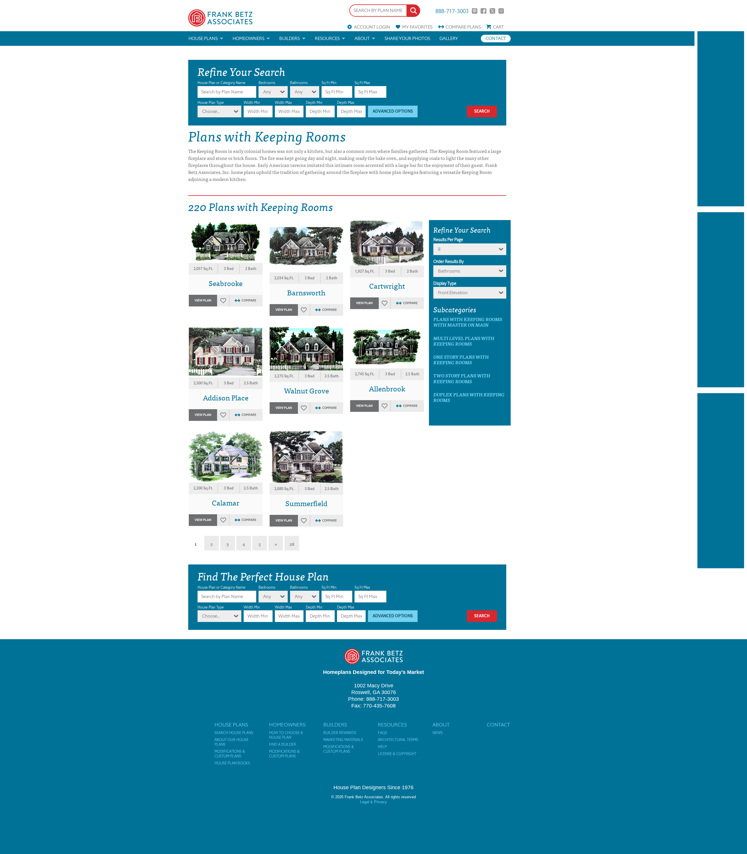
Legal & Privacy (373, 802)
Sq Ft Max (362, 82)
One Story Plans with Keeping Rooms (461, 359)
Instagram (501, 11)
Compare (463, 27)
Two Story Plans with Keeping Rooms (461, 378)
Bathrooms (299, 82)
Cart (498, 27)
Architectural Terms (398, 740)
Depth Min (314, 102)
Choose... (211, 111)
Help (382, 747)
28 (291, 544)
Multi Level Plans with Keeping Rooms (463, 340)
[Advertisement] (720, 118)
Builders (289, 38)
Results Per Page (448, 240)
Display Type (444, 283)
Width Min (252, 102)
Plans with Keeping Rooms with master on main (467, 321)
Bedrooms (267, 82)
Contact (496, 38)
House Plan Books (232, 763)
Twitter (492, 11)
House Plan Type (211, 102)
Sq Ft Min (329, 82)
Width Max (283, 102)
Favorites (417, 27)
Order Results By (448, 261)
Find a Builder (282, 744)
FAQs (382, 733)
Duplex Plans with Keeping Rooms (469, 397)
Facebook (483, 11)
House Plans (203, 38)
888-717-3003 (452, 11)
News (437, 733)
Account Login (372, 27)
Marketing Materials (343, 740)
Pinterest (474, 11)
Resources (327, 38)
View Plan (203, 300)
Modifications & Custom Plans (229, 754)
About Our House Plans (231, 742)
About (362, 38)
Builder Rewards (339, 733)
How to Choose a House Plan (286, 735)
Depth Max (345, 102)
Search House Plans (233, 733)
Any (267, 92)
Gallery (448, 38)
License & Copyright (397, 754)
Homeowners (248, 38)
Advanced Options (393, 111)
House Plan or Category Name (221, 82)
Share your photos (407, 38)
